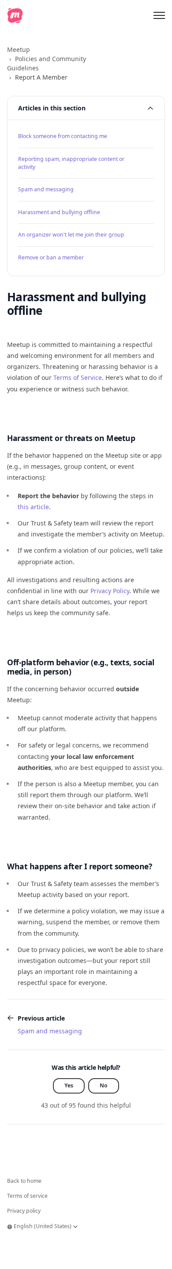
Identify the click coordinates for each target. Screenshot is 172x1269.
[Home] (15, 15)
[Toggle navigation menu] (159, 15)
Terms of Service (77, 377)
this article (33, 507)
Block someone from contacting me (62, 136)
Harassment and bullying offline (59, 212)
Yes (68, 1085)
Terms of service (27, 1196)
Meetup (18, 49)
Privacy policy (24, 1210)
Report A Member (41, 77)
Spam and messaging (46, 189)
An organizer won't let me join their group (71, 234)
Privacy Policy (109, 591)
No (104, 1085)
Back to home (24, 1181)
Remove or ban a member (51, 257)
